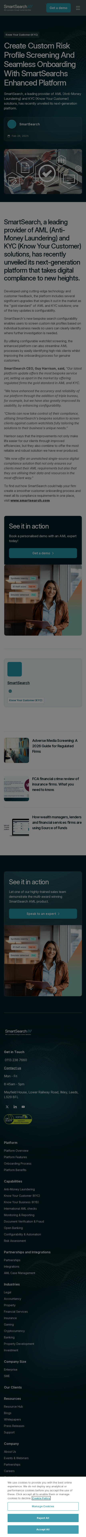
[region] (43, 1507)
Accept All (43, 1529)
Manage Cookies (43, 1506)
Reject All (43, 1517)
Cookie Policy (41, 1498)
